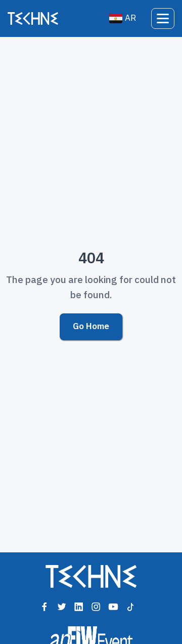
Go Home (91, 326)
